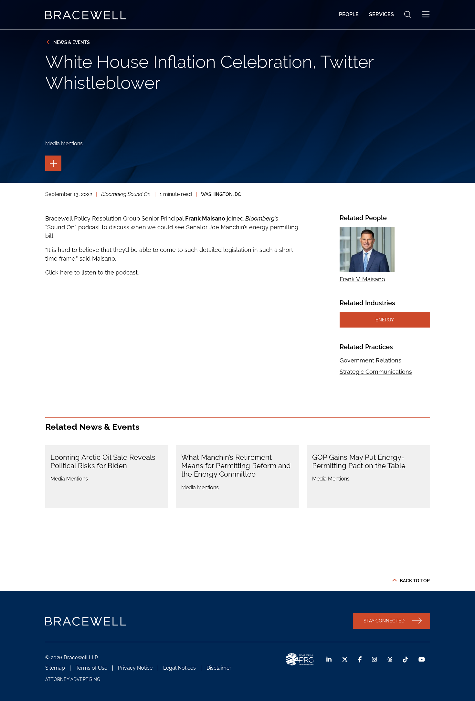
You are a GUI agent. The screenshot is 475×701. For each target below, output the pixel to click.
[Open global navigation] (426, 14)
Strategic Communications (376, 371)
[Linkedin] (329, 659)
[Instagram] (374, 659)
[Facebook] (360, 659)
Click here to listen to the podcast (91, 272)
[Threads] (390, 659)
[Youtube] (421, 659)
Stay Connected (384, 620)
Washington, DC (221, 194)
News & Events (71, 42)
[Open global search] (407, 14)
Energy (384, 319)
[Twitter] (345, 659)
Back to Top (415, 580)
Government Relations (370, 360)
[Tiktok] (405, 659)
